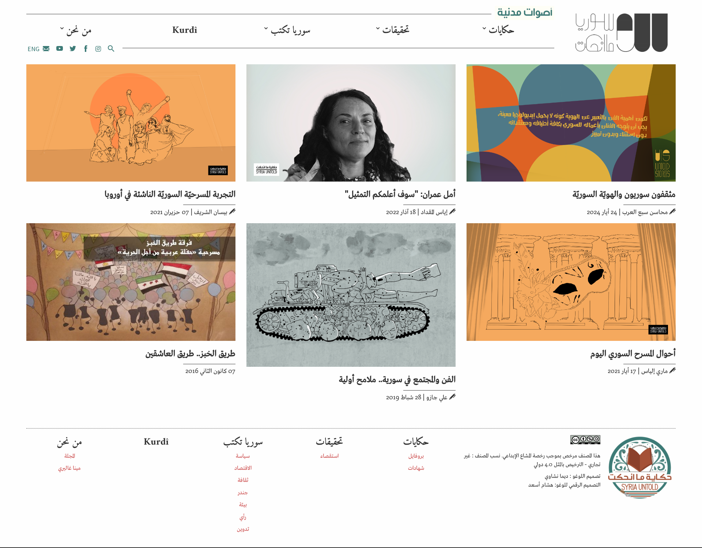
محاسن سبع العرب (645, 211)
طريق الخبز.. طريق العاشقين (190, 352)
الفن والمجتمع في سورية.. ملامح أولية (397, 378)
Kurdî (184, 30)
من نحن (79, 30)
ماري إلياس (654, 370)
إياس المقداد (434, 211)
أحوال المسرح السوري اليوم (633, 352)
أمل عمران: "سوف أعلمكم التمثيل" (400, 193)
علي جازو (437, 396)
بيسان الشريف (210, 211)
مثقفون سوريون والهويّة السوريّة (624, 193)
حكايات (501, 30)
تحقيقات (396, 30)
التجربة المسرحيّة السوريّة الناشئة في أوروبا (170, 193)
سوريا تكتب (290, 30)
